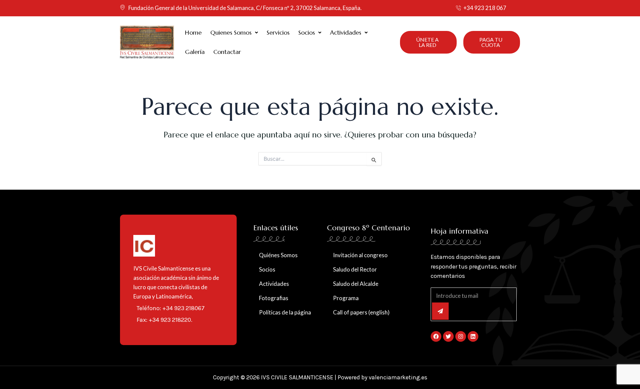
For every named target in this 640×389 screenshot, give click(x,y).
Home (193, 32)
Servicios (278, 32)
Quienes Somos (231, 32)
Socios (306, 32)
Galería (195, 52)
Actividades (345, 32)
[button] (234, 32)
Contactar (227, 52)
